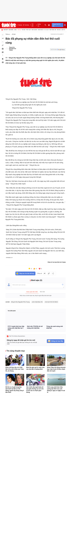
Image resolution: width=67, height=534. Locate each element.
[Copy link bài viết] (48, 273)
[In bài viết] (2, 62)
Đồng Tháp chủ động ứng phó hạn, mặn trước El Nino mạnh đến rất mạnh (56, 369)
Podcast (20, 25)
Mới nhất (6, 29)
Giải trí (63, 29)
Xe (44, 29)
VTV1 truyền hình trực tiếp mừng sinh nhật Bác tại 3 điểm (16, 328)
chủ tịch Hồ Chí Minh (51, 302)
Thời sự (19, 29)
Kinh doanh (34, 29)
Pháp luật (28, 29)
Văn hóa (59, 29)
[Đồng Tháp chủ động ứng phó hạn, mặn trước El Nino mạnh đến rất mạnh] (56, 360)
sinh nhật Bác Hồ (37, 302)
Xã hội (13, 34)
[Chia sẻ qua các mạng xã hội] (53, 273)
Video (15, 29)
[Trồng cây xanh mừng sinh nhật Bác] (55, 319)
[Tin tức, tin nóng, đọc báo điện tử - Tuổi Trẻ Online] (8, 25)
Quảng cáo (39, 25)
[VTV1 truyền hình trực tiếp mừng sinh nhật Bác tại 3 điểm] (16, 319)
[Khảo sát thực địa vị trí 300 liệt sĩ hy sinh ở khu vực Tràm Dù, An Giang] (14, 360)
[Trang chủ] (2, 29)
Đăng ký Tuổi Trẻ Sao (56, 25)
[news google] (58, 49)
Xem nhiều (11, 29)
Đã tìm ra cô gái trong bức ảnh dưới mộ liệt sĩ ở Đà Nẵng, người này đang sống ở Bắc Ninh (14, 389)
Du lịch (47, 29)
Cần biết (32, 25)
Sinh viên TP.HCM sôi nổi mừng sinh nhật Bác (35, 327)
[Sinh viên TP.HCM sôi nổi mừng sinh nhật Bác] (35, 319)
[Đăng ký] (55, 341)
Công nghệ (40, 29)
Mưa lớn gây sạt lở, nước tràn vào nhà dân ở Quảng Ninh (35, 368)
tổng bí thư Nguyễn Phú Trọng (20, 302)
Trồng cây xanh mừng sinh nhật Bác (54, 327)
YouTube (27, 25)
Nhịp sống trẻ (52, 29)
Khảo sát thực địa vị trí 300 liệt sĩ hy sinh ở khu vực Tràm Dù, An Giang (14, 369)
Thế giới (23, 29)
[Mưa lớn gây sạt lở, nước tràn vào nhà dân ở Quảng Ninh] (35, 360)
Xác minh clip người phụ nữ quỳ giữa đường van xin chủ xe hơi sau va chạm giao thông (35, 389)
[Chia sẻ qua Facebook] (44, 273)
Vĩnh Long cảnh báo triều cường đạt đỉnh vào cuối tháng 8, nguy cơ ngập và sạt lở (56, 389)
